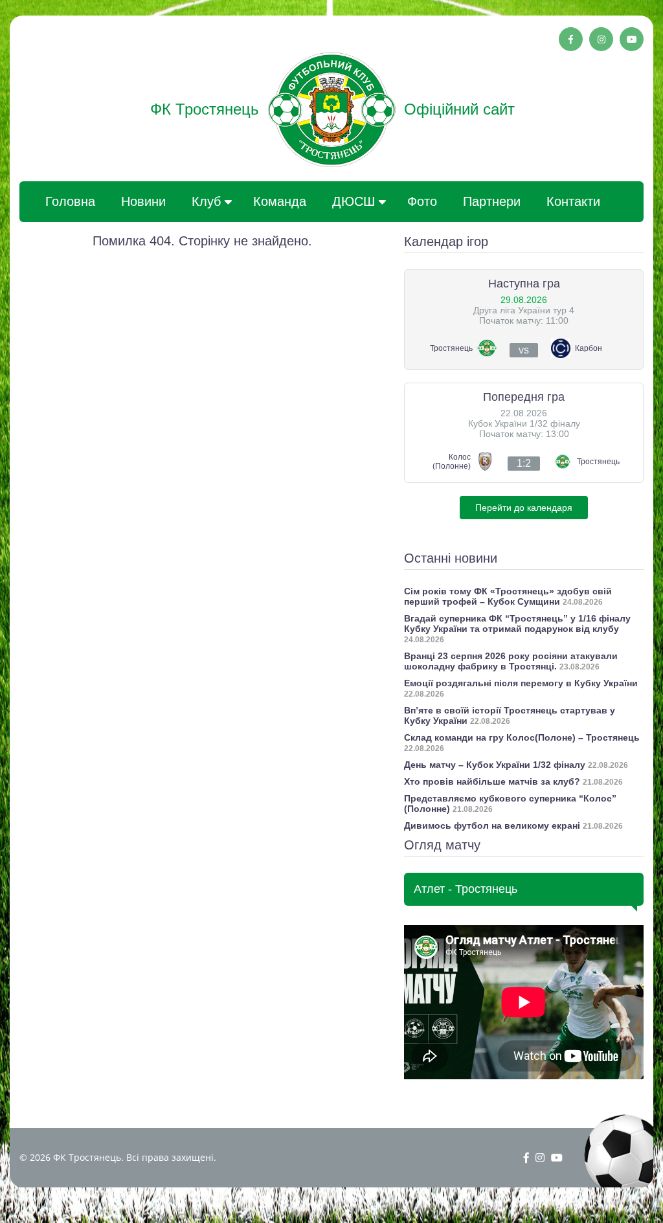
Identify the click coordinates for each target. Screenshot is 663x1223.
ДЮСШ (353, 201)
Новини (143, 201)
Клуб (206, 201)
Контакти (573, 201)
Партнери (492, 201)
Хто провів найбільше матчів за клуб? (492, 781)
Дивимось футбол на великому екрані (492, 825)
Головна (70, 201)
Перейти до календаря (523, 507)
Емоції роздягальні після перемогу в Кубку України (521, 683)
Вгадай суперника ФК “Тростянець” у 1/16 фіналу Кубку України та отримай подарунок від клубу (517, 623)
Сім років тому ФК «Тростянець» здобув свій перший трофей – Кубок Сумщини (508, 596)
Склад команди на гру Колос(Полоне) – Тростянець (522, 737)
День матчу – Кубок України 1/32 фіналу (494, 764)
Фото (422, 201)
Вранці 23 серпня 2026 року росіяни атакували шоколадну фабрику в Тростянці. (511, 661)
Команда (279, 201)
